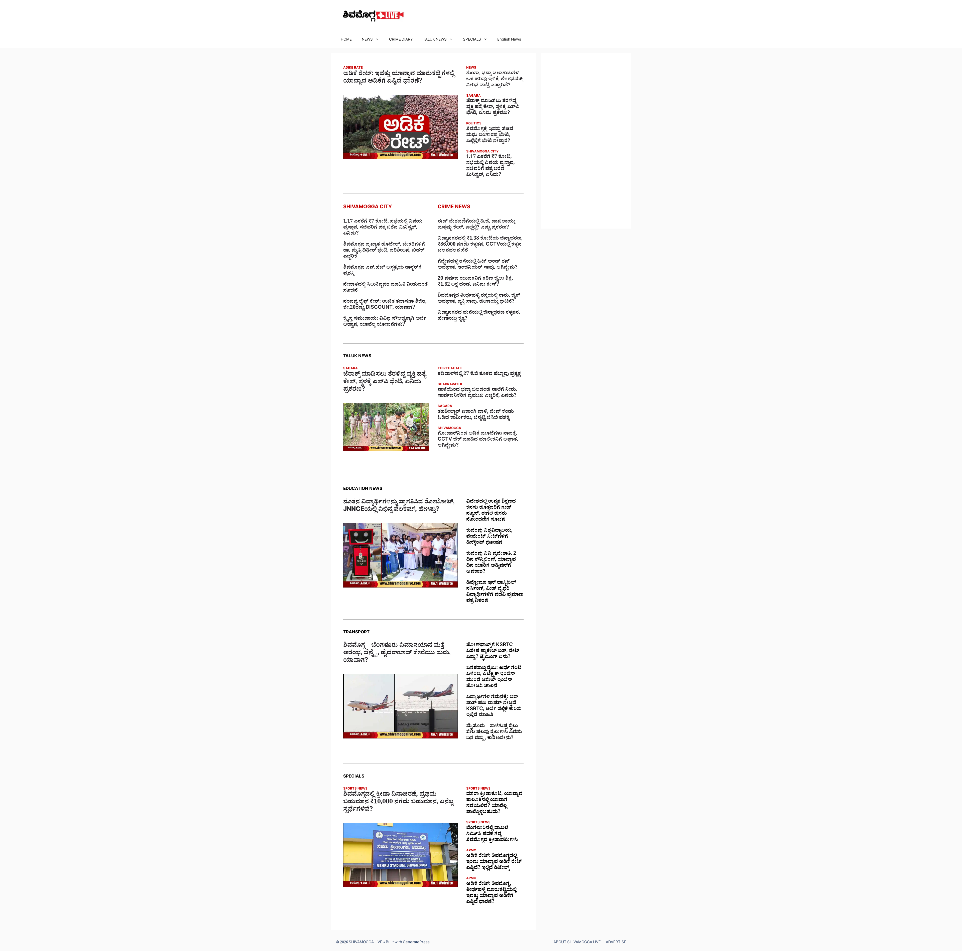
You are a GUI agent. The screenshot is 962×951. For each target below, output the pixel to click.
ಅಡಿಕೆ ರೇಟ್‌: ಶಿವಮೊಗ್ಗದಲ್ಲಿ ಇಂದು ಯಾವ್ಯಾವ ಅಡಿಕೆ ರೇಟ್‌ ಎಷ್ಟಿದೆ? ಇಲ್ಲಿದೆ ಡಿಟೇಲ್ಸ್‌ (494, 862)
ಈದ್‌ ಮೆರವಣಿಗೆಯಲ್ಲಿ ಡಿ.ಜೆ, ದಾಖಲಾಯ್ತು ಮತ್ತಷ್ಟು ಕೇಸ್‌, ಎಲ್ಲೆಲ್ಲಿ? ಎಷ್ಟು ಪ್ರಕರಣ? (476, 225)
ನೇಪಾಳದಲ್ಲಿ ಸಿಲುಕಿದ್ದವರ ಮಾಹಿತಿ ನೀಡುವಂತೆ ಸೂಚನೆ (385, 288)
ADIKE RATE (353, 68)
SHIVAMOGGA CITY (482, 152)
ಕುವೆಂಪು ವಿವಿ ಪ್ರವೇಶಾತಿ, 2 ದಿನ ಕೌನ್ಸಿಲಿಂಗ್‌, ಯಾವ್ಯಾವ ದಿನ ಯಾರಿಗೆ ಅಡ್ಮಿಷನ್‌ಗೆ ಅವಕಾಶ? (491, 563)
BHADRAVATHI (450, 385)
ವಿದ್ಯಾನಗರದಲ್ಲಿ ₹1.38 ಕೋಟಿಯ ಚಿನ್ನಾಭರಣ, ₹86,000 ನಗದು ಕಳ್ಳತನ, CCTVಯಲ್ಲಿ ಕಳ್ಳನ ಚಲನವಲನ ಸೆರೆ (480, 245)
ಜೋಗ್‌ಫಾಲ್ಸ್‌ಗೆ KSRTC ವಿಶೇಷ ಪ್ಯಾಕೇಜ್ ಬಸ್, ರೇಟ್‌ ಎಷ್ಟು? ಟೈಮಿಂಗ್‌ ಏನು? (493, 652)
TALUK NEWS (435, 40)
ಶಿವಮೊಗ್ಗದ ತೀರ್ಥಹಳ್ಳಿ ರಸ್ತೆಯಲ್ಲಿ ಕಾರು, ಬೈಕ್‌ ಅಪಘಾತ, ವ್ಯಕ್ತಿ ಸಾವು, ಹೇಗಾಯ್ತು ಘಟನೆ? (479, 299)
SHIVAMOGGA (449, 428)
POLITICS (474, 124)
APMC (471, 851)
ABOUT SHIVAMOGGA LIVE (577, 943)
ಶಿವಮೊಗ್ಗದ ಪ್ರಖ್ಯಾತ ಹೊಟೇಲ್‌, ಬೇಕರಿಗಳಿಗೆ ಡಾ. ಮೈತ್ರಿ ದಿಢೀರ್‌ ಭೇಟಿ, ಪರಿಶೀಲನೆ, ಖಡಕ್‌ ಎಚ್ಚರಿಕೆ (384, 251)
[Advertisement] (586, 141)
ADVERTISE (616, 943)
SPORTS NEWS (355, 789)
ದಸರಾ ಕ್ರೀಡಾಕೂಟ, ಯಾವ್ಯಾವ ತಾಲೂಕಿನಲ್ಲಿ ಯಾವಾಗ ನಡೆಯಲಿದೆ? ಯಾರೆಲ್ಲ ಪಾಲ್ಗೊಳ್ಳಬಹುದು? (494, 804)
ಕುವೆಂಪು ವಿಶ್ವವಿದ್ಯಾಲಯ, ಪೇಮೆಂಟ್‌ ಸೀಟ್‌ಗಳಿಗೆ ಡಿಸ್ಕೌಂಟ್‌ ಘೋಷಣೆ (489, 537)
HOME (346, 40)
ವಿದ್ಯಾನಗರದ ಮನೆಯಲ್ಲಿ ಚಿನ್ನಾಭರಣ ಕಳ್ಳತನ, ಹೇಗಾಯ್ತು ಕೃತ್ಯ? (479, 316)
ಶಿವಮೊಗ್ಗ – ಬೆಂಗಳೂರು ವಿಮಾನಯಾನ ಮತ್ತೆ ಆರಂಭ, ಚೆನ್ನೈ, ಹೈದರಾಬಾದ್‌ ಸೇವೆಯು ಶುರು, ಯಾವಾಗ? (397, 654)
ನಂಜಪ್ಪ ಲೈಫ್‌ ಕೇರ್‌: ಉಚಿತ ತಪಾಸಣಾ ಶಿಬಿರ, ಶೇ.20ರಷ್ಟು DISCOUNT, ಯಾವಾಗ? (385, 305)
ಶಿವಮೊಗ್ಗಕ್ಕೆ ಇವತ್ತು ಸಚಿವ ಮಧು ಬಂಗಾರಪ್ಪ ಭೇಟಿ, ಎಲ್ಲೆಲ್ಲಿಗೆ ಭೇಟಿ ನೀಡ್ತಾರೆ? (489, 136)
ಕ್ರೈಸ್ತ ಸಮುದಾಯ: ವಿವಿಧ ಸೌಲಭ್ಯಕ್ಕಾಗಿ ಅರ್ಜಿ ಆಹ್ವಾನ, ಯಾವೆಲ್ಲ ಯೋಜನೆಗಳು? (384, 322)
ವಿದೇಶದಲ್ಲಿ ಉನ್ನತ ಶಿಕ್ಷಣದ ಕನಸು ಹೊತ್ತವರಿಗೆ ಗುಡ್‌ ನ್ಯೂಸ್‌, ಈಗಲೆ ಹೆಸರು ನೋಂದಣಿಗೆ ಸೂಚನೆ (491, 511)
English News (509, 40)
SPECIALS (472, 40)
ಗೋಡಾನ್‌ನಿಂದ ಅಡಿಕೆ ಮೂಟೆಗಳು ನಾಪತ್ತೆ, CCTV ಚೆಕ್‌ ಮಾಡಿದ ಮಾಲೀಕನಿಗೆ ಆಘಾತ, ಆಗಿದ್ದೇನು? (478, 440)
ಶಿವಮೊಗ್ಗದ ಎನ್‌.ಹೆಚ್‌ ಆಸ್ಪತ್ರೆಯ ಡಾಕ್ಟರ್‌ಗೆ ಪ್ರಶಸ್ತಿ (382, 271)
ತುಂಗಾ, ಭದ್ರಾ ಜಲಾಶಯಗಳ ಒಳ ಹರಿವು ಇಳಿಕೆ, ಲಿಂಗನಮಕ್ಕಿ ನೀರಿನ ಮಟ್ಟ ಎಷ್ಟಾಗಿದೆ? (494, 80)
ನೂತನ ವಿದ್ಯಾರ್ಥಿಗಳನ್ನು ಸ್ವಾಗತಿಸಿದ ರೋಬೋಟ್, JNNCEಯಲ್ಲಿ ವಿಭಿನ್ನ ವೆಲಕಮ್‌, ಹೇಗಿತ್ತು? (399, 506)
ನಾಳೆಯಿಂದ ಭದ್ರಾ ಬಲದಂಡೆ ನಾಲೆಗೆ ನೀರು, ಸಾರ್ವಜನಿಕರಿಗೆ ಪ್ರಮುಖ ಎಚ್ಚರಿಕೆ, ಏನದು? (477, 393)
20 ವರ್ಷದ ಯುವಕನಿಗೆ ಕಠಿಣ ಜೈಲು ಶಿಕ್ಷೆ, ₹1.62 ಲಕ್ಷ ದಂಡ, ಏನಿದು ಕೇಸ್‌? (475, 282)
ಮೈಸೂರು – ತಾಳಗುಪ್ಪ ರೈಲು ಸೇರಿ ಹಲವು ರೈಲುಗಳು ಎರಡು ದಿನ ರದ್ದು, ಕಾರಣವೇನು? (494, 733)
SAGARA (473, 96)
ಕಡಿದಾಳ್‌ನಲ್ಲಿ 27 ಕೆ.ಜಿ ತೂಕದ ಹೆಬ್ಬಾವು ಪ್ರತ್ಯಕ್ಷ (479, 374)
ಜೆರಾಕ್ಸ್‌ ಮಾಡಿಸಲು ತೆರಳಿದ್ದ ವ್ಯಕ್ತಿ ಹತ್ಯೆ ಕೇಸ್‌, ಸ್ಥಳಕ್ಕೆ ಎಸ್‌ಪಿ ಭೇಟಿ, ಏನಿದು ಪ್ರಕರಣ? (493, 108)
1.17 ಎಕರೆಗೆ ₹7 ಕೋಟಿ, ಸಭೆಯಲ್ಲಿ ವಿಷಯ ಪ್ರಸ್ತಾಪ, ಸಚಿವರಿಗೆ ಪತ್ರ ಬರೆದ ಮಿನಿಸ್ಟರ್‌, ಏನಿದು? (490, 166)
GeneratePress (416, 943)
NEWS (367, 40)
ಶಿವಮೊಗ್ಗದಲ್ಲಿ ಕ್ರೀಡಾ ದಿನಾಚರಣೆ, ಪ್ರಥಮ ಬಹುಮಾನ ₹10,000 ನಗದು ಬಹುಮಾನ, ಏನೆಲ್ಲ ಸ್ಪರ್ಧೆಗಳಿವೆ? (398, 803)
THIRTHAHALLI (450, 368)
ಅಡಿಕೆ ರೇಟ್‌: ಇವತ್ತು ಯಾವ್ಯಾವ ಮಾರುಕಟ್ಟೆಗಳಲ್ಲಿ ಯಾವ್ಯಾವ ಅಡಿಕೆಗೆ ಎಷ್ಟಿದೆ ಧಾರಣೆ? (398, 78)
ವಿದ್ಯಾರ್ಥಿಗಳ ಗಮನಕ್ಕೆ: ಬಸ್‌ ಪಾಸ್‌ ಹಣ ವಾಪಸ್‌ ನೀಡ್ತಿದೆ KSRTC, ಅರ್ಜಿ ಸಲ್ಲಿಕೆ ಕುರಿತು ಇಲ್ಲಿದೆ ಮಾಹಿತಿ (494, 707)
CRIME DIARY (401, 40)
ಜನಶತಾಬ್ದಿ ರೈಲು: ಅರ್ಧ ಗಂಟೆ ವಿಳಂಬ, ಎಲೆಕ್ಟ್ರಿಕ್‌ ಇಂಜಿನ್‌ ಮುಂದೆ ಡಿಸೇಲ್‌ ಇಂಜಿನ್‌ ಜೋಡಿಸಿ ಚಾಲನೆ (493, 678)
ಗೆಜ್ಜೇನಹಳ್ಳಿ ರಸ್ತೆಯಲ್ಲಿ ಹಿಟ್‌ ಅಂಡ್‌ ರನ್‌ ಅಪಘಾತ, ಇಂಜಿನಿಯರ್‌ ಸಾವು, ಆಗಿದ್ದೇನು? (478, 265)
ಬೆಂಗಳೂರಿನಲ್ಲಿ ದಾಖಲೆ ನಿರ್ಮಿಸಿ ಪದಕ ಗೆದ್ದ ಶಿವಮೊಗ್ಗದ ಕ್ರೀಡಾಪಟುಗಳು (492, 835)
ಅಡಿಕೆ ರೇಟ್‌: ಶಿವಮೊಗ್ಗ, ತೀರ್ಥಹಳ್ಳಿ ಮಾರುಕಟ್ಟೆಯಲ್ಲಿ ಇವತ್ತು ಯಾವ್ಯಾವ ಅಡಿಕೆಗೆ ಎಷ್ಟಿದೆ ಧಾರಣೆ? (491, 893)
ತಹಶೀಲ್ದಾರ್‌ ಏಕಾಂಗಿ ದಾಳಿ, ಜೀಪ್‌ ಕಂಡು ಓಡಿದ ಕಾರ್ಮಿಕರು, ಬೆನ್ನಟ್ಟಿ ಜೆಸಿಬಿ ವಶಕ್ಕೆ (476, 415)
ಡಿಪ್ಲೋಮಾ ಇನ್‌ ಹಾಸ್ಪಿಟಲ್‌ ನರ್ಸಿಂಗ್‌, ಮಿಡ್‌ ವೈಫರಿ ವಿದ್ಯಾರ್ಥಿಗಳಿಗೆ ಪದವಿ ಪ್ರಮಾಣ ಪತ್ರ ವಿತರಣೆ (494, 592)
